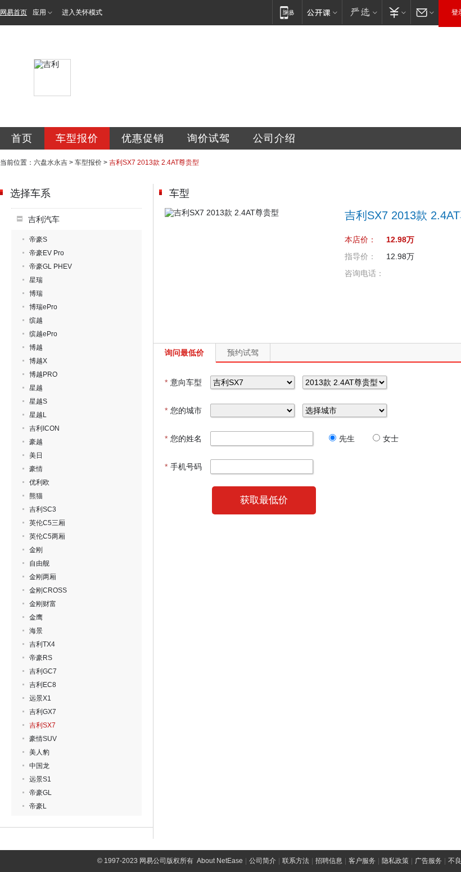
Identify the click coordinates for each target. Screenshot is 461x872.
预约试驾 (243, 352)
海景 (36, 631)
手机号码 (183, 466)
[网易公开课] (322, 12)
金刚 (36, 550)
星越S (38, 401)
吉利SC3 (42, 509)
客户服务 (362, 861)
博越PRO (43, 374)
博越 (36, 347)
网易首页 (13, 12)
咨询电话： (364, 273)
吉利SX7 (42, 725)
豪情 (36, 469)
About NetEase (220, 861)
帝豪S (38, 239)
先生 (347, 438)
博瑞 (36, 293)
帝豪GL (40, 793)
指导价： (360, 256)
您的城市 (183, 410)
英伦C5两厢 (47, 536)
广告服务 (428, 861)
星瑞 (36, 280)
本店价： (360, 239)
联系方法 (295, 861)
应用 (39, 12)
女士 (391, 438)
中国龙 (39, 766)
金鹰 (36, 617)
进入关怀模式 (82, 12)
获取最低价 (264, 500)
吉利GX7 (42, 712)
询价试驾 (208, 138)
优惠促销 (142, 138)
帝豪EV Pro (46, 253)
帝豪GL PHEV (50, 266)
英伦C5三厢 (47, 523)
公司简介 (262, 861)
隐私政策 (395, 861)
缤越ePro (43, 334)
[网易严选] (362, 12)
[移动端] (287, 12)
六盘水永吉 (50, 162)
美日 (36, 455)
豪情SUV (43, 739)
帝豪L (38, 806)
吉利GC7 (43, 671)
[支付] (396, 12)
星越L (38, 415)
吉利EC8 (42, 685)
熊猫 (36, 496)
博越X (38, 361)
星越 (36, 388)
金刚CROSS (48, 590)
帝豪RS (40, 658)
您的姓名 (183, 438)
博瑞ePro (43, 307)
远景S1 (40, 779)
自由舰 (39, 563)
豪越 (36, 442)
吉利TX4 (42, 644)
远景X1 (40, 698)
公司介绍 (274, 138)
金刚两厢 (42, 577)
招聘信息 (328, 861)
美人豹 (39, 752)
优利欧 (39, 482)
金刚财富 (42, 604)
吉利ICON (44, 428)
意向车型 (183, 382)
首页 (22, 138)
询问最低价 (184, 352)
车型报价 (77, 138)
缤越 (36, 320)
